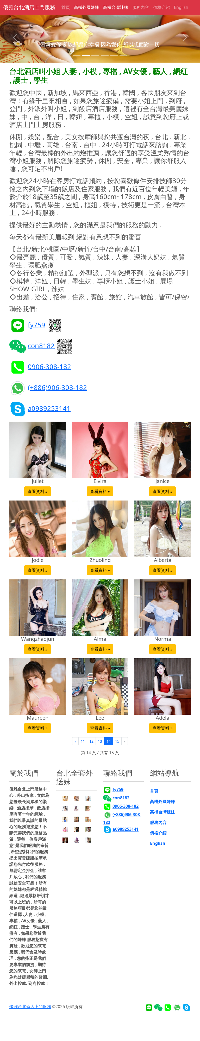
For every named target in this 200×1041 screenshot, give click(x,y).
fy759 (36, 324)
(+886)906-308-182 (57, 387)
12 (91, 741)
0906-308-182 (49, 366)
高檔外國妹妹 (86, 7)
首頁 (65, 7)
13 (100, 741)
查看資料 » (37, 491)
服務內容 (140, 7)
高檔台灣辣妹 (115, 7)
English (181, 7)
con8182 (41, 345)
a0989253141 (49, 408)
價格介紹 (161, 7)
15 (117, 741)
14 (109, 741)
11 (83, 741)
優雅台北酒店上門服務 (29, 7)
